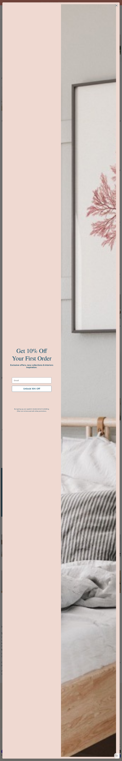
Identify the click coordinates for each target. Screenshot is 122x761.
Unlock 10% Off (31, 388)
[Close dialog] (116, 5)
